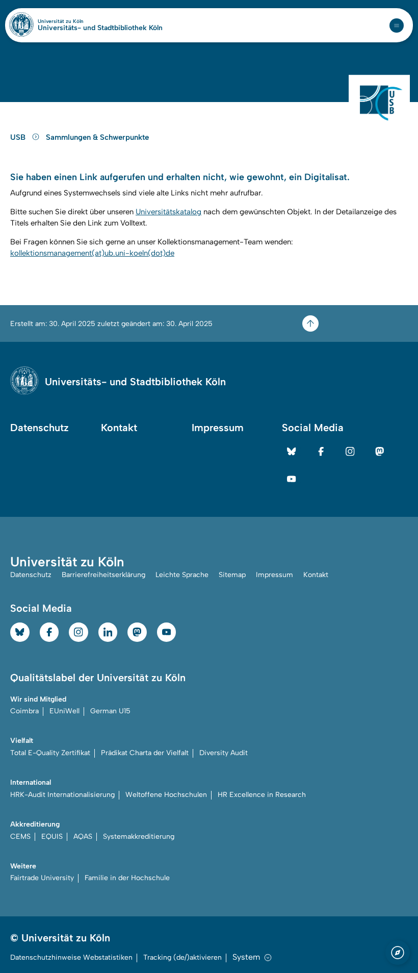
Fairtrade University (42, 878)
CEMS (20, 836)
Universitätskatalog (168, 211)
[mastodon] (379, 451)
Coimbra (24, 711)
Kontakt (119, 427)
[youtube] (291, 479)
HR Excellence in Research (262, 794)
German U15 (110, 711)
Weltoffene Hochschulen (166, 794)
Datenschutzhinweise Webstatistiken (71, 957)
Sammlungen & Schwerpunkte (97, 137)
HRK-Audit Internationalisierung (62, 794)
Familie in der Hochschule (127, 878)
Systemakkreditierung (138, 836)
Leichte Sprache (181, 574)
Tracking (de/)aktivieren (182, 957)
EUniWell (64, 711)
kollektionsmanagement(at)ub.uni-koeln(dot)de (92, 253)
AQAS (82, 836)
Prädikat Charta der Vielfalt (145, 753)
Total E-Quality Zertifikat (50, 753)
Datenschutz (39, 427)
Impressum (218, 427)
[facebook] (321, 451)
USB (19, 137)
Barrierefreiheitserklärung (103, 574)
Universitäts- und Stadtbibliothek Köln (100, 28)
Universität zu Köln (78, 21)
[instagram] (350, 451)
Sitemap (232, 574)
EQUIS (52, 836)
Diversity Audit (223, 753)
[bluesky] (291, 451)
